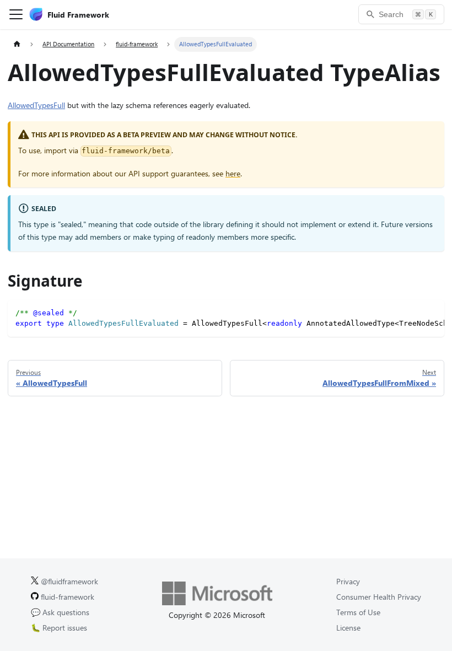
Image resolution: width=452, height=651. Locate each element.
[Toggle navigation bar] (16, 14)
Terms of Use (358, 612)
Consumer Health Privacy (378, 596)
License (348, 627)
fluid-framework (66, 596)
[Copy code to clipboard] (432, 312)
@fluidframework (68, 581)
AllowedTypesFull (36, 105)
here (232, 173)
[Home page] (17, 44)
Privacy (348, 581)
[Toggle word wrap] (414, 312)
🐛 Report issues (59, 627)
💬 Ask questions (60, 612)
